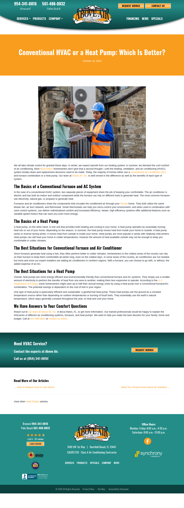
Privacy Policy (88, 489)
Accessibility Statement (119, 489)
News (145, 18)
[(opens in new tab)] (148, 453)
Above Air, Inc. (80, 175)
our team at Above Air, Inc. (42, 311)
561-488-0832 (53, 4)
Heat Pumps (32, 401)
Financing (132, 18)
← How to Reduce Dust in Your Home (34, 387)
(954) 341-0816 (37, 358)
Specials (157, 18)
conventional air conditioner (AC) (148, 172)
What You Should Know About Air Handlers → (145, 387)
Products (39, 18)
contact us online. (58, 318)
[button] (29, 18)
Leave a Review (35, 443)
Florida (124, 203)
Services (22, 18)
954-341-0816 (25, 4)
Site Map (101, 489)
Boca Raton (46, 168)
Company (54, 18)
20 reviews (39, 439)
